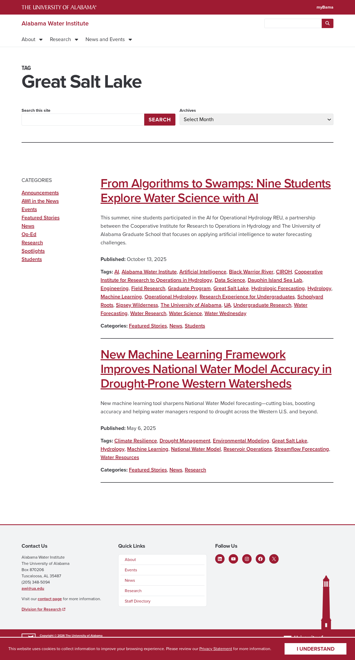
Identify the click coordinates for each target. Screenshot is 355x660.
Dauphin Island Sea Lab (275, 280)
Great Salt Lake (231, 288)
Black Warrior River (251, 272)
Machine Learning (121, 296)
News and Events (105, 39)
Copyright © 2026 (52, 635)
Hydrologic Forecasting (278, 288)
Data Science (230, 280)
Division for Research (41, 609)
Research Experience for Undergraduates (247, 296)
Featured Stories (148, 326)
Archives (188, 110)
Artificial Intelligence (202, 272)
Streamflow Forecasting (301, 449)
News (175, 326)
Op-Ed (29, 234)
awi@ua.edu (33, 588)
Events (29, 209)
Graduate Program (189, 288)
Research (60, 39)
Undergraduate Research (262, 305)
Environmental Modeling (241, 441)
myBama (325, 7)
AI (116, 272)
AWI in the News (40, 201)
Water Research (148, 313)
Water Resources (120, 457)
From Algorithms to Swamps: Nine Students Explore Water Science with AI (216, 190)
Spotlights (33, 251)
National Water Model (196, 449)
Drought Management (185, 441)
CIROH (284, 272)
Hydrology (319, 288)
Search (160, 119)
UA (227, 305)
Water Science (185, 313)
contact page (50, 599)
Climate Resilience (135, 441)
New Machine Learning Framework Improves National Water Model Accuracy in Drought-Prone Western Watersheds (216, 369)
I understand (315, 649)
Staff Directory (137, 601)
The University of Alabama (191, 305)
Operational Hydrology (170, 296)
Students (195, 326)
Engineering (115, 288)
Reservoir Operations (247, 449)
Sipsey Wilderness (137, 305)
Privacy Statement (215, 649)
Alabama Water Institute (55, 23)
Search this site (36, 110)
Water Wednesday (225, 313)
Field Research (148, 288)
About (28, 39)
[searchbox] (293, 23)
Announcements (40, 193)
